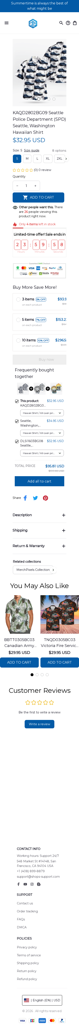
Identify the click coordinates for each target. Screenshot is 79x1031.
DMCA (22, 927)
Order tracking (27, 911)
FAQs (21, 919)
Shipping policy (28, 963)
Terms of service (29, 955)
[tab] (38, 99)
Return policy (26, 971)
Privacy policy (27, 947)
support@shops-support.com (38, 877)
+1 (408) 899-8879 (31, 871)
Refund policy (27, 979)
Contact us (25, 903)
